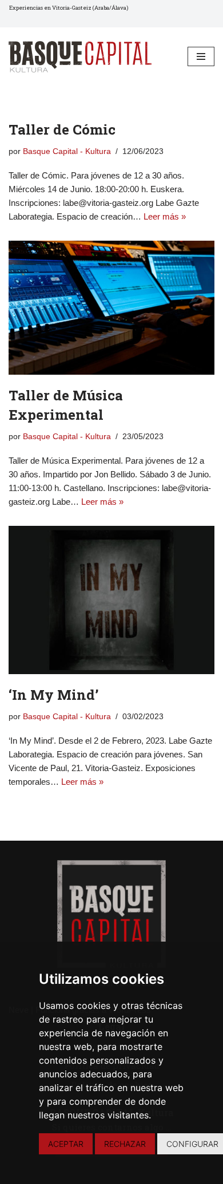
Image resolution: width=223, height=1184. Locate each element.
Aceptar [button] (65, 1144)
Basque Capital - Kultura (67, 151)
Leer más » (165, 216)
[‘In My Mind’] (111, 600)
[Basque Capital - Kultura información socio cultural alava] (80, 56)
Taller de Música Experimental (66, 405)
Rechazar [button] (125, 1144)
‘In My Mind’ (53, 695)
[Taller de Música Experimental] (111, 308)
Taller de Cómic (62, 129)
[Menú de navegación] (201, 56)
